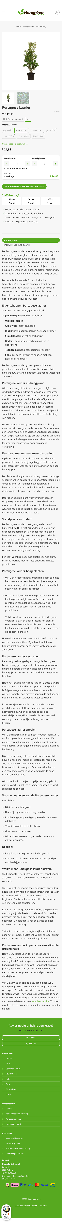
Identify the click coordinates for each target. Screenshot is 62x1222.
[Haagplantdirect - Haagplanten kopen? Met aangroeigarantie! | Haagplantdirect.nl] (31, 12)
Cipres (8, 1084)
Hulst (8, 1079)
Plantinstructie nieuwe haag (18, 1148)
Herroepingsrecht (13, 1124)
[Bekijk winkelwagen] (57, 12)
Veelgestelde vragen (14, 1138)
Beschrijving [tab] (10, 240)
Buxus (8, 1094)
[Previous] (7, 61)
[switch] (6, 1217)
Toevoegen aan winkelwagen (24, 186)
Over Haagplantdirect (15, 1153)
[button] (4, 12)
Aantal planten (38, 158)
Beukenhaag (11, 1073)
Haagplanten (28, 26)
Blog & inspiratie (13, 1143)
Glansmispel (11, 1089)
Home (18, 26)
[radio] (13, 119)
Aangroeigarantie (13, 1119)
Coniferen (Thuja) (13, 1068)
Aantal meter (10, 158)
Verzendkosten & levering (17, 1113)
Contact (9, 1108)
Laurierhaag (41, 26)
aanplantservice (40, 1001)
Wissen (57, 112)
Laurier (9, 1058)
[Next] (55, 61)
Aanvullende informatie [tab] (17, 245)
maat (4, 125)
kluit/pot (6, 114)
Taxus (8, 1063)
